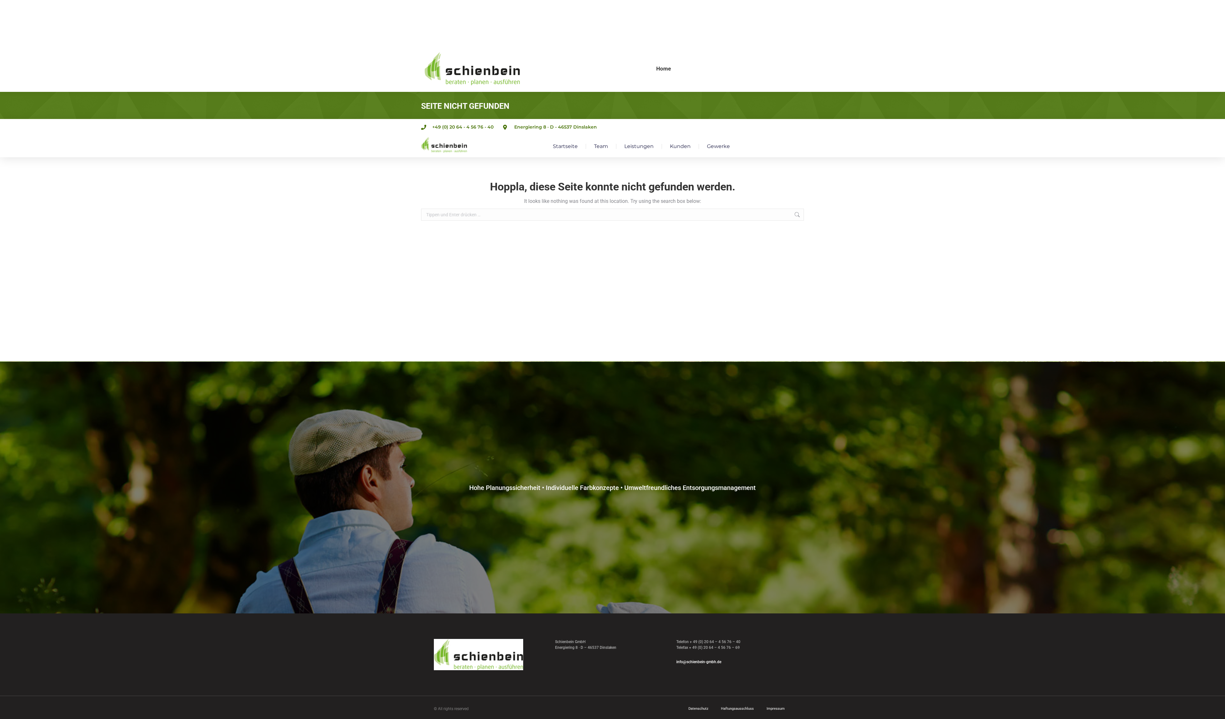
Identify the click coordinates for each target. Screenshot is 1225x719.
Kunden (680, 146)
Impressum (776, 709)
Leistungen (639, 146)
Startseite (565, 146)
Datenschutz (698, 709)
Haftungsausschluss (737, 709)
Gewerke (718, 146)
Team (601, 146)
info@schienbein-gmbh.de (698, 662)
